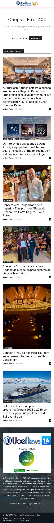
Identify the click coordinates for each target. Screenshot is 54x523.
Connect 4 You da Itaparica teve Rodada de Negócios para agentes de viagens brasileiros (27, 270)
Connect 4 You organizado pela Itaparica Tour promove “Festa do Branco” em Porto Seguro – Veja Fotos (24, 210)
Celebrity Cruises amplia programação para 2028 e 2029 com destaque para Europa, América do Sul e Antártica (26, 411)
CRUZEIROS (7, 401)
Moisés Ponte (8, 109)
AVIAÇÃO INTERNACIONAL (12, 83)
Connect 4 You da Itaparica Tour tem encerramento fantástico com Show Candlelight (26, 356)
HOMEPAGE (35, 38)
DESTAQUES (8, 200)
